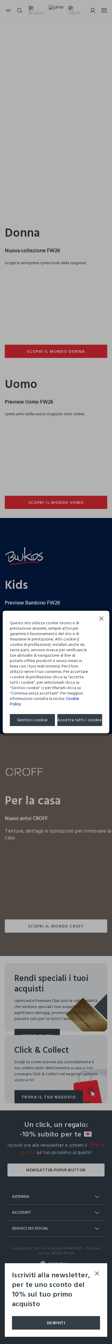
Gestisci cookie (32, 719)
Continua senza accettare (102, 619)
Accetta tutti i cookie (79, 719)
